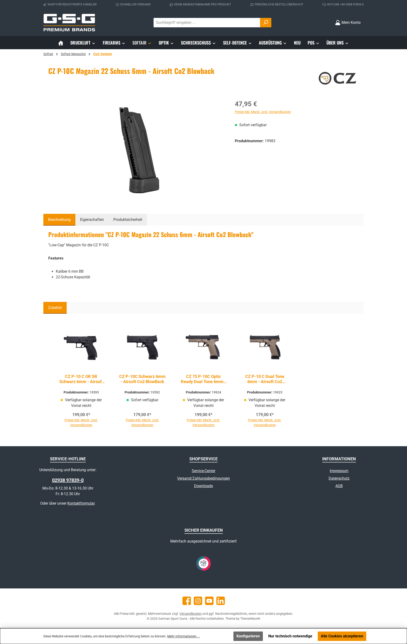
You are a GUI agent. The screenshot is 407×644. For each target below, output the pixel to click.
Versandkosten (190, 614)
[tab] (59, 220)
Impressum (339, 471)
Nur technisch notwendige (290, 636)
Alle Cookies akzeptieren (342, 636)
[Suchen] (265, 22)
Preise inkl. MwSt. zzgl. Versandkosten (263, 112)
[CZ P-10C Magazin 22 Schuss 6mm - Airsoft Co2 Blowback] (137, 149)
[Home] (61, 42)
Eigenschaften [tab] (92, 219)
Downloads (203, 486)
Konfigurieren (248, 636)
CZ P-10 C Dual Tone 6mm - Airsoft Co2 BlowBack (264, 379)
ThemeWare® (250, 618)
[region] (137, 149)
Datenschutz (339, 478)
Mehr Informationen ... (183, 636)
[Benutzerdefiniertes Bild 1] (203, 563)
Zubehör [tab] (55, 307)
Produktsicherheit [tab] (127, 219)
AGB (339, 486)
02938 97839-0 (68, 480)
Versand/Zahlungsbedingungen (203, 478)
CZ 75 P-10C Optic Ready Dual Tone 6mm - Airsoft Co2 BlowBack (203, 379)
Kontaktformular (80, 503)
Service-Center (203, 471)
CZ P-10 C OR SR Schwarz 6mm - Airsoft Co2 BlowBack (81, 379)
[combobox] (207, 22)
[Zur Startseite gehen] (69, 22)
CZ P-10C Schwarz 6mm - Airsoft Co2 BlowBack (142, 379)
